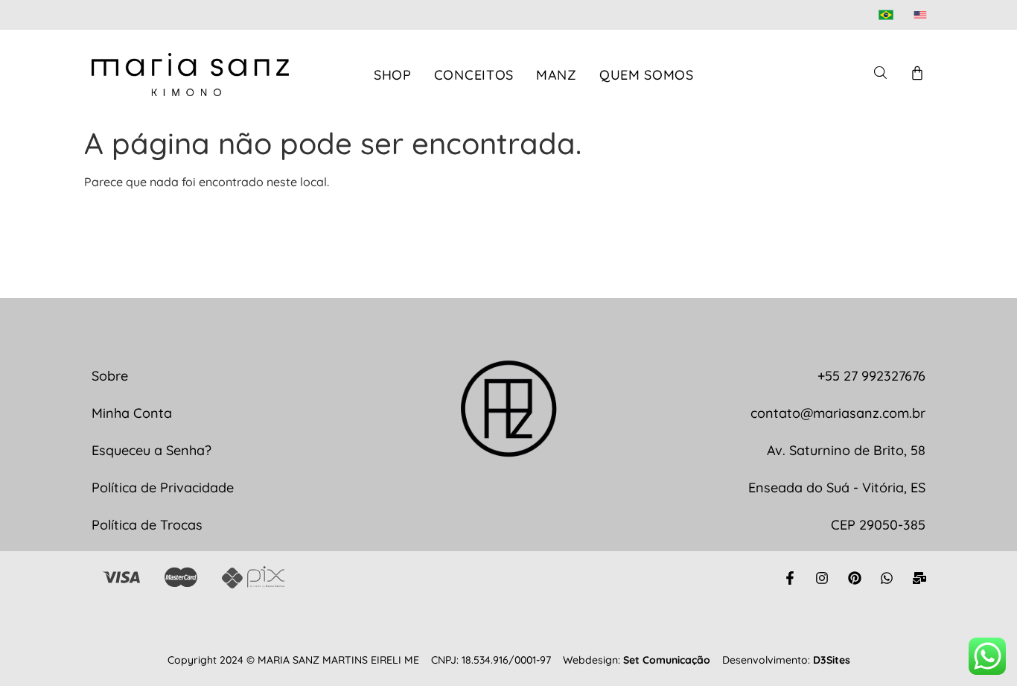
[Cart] (917, 73)
